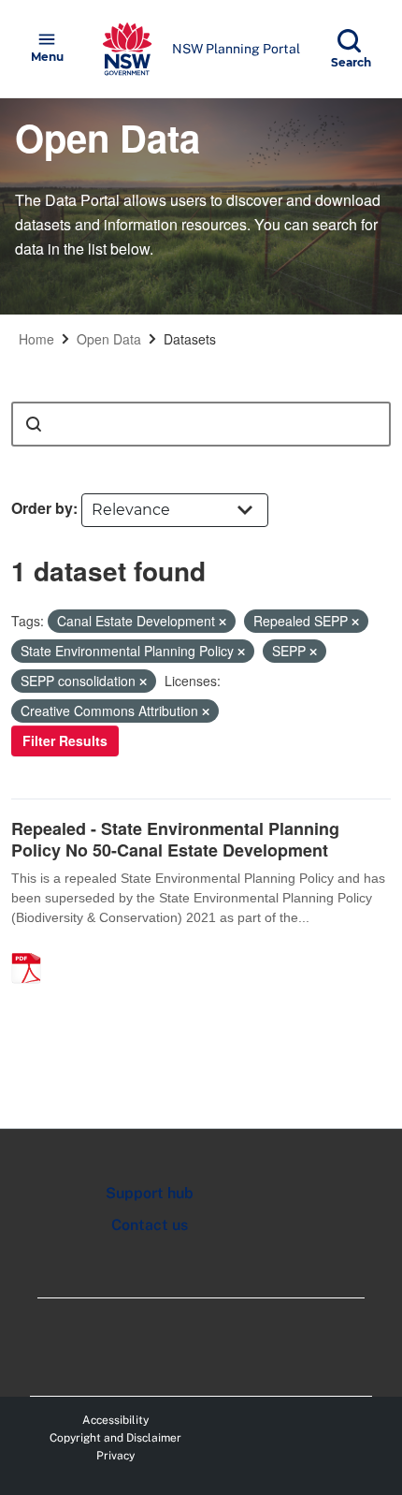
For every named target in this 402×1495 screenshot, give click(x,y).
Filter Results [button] (65, 740)
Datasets (190, 339)
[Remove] (222, 621)
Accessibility (115, 1420)
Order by (42, 508)
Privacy (115, 1455)
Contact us (149, 1225)
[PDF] (32, 948)
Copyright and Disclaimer (115, 1437)
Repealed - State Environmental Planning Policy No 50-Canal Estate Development (175, 839)
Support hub (150, 1193)
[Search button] (33, 424)
